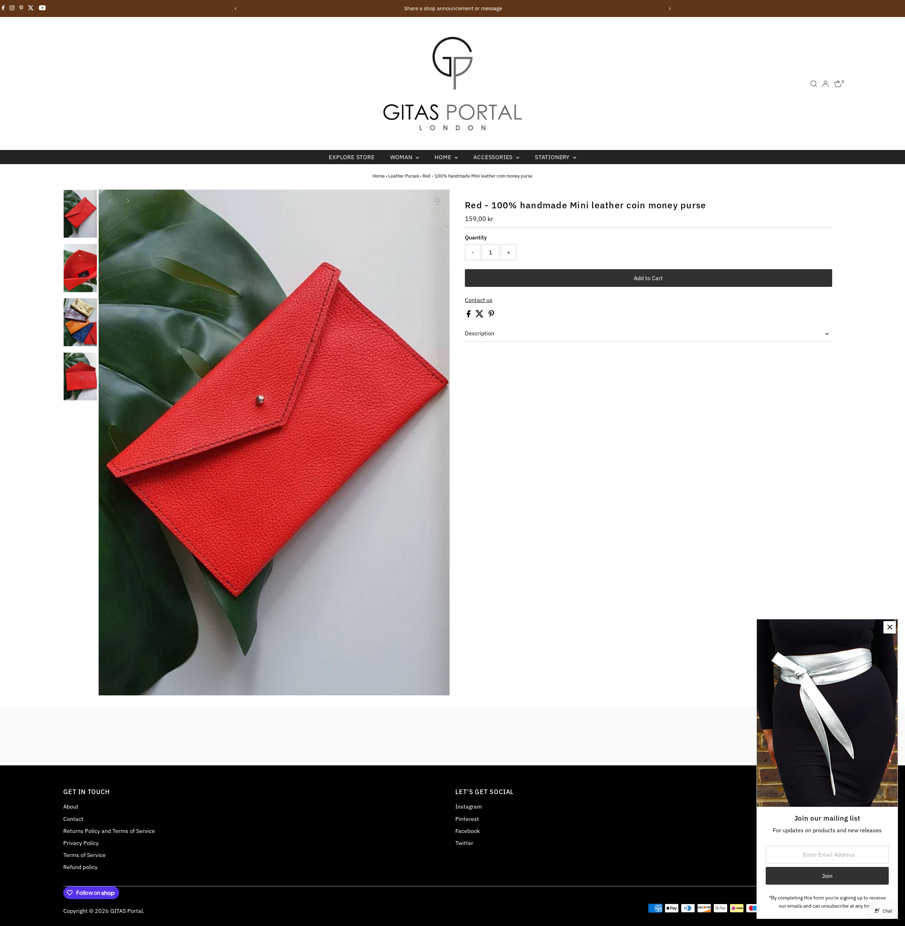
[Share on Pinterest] (491, 315)
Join (827, 875)
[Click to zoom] (438, 201)
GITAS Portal (126, 910)
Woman (402, 157)
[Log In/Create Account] (825, 84)
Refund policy (80, 866)
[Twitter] (30, 8)
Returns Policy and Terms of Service (109, 830)
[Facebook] (3, 8)
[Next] (669, 9)
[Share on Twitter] (480, 315)
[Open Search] (814, 84)
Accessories (493, 157)
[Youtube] (42, 8)
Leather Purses (403, 176)
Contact (73, 818)
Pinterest (467, 818)
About (70, 806)
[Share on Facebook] (469, 315)
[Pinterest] (21, 8)
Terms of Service (84, 854)
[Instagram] (12, 8)
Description (479, 333)
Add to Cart (648, 278)
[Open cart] (838, 84)
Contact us (478, 300)
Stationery (553, 157)
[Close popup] (889, 627)
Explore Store (351, 157)
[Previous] (236, 9)
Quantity (476, 237)
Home (443, 157)
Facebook (467, 830)
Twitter (464, 842)
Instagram (468, 806)
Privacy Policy (81, 842)
